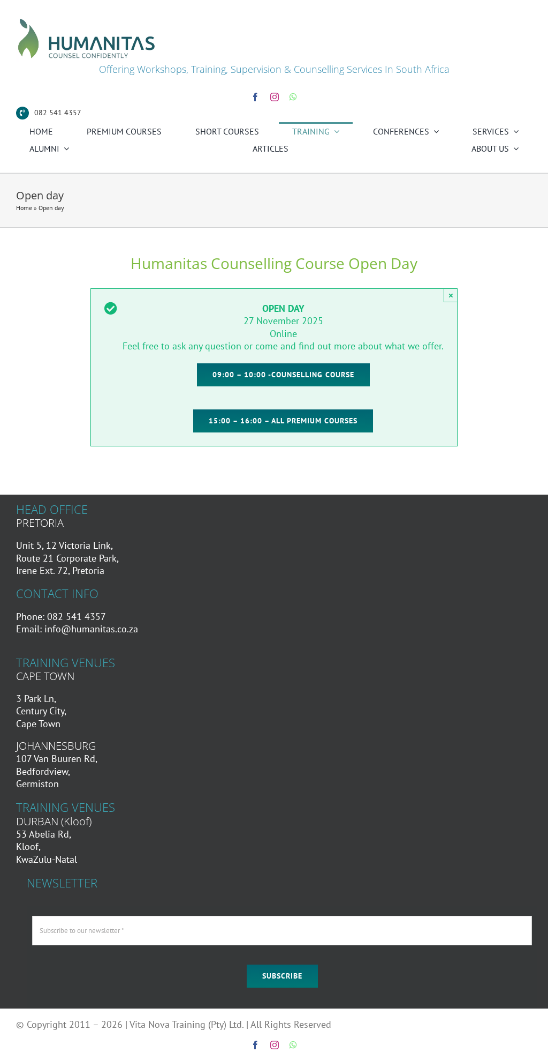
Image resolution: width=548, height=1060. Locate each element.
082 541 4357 (57, 112)
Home (24, 208)
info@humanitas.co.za (91, 629)
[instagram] (274, 97)
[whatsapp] (293, 97)
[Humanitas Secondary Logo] (86, 20)
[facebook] (255, 97)
